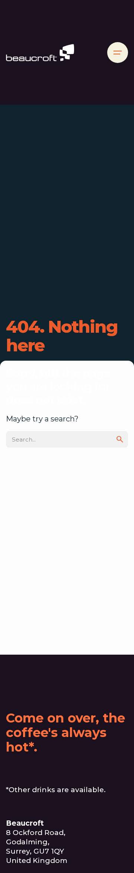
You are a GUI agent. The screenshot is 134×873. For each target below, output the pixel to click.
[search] (120, 439)
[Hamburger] (117, 52)
